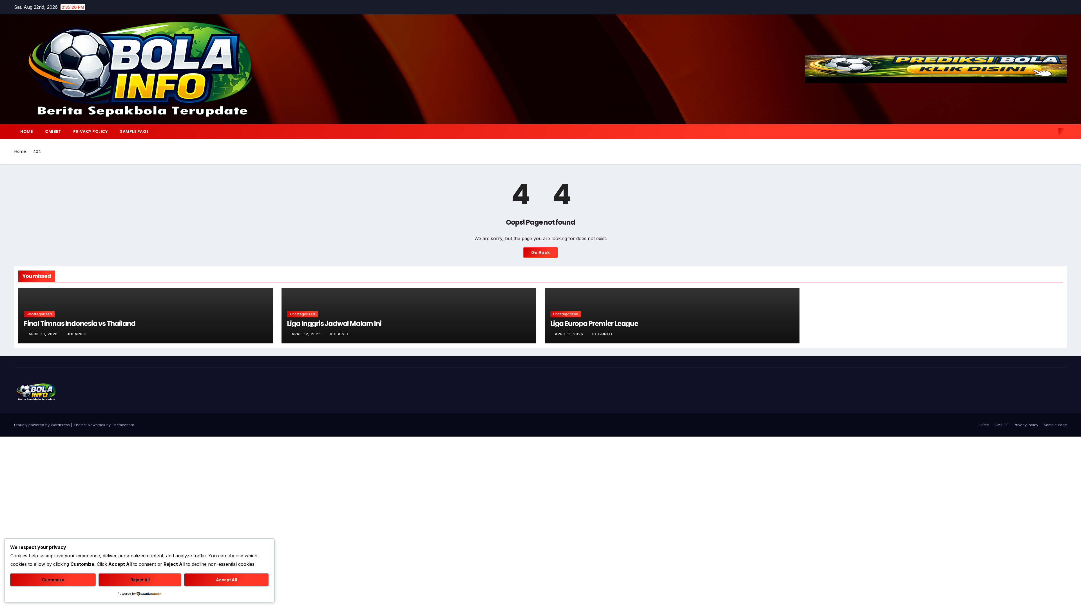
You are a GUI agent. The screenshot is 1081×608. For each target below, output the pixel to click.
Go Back (540, 252)
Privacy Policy (90, 131)
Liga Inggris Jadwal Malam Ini (334, 323)
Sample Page (134, 131)
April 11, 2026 (569, 334)
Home (26, 131)
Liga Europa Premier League (594, 323)
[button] (1052, 131)
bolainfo (77, 334)
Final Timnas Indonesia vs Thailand (79, 323)
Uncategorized (39, 314)
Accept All (226, 579)
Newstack (96, 425)
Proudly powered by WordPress (42, 425)
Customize (53, 579)
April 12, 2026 (307, 334)
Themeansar (123, 425)
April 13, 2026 (43, 334)
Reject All (140, 579)
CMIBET (53, 131)
